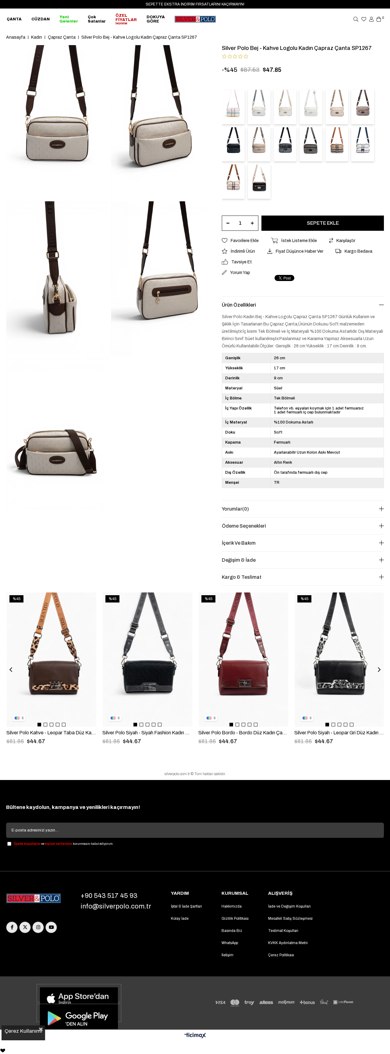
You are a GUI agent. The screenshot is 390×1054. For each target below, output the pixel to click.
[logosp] (33, 898)
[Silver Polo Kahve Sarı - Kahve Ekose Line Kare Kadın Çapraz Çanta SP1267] (362, 107)
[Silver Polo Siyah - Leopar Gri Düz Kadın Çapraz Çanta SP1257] (339, 659)
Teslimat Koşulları (283, 931)
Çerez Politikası (281, 955)
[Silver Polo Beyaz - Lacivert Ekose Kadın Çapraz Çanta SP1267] (362, 144)
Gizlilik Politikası (235, 918)
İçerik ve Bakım (239, 543)
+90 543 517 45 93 (108, 895)
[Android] (79, 1013)
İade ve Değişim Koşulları (289, 906)
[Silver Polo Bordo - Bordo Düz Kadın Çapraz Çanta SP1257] (243, 659)
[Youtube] (51, 927)
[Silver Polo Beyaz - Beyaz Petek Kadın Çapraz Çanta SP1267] (311, 107)
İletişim (227, 955)
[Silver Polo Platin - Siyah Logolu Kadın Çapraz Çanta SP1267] (311, 144)
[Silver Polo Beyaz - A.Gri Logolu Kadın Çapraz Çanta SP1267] (259, 107)
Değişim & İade (239, 560)
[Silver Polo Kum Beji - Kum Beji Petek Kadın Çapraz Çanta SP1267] (259, 144)
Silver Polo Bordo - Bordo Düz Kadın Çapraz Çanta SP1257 (243, 732)
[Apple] (79, 993)
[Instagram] (38, 927)
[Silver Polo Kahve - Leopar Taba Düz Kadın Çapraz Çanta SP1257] (51, 659)
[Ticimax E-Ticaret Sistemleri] (195, 1036)
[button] (39, 724)
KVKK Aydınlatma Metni (288, 943)
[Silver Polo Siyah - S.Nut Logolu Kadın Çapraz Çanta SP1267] (259, 181)
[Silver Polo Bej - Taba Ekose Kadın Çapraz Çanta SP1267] (336, 144)
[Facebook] (12, 927)
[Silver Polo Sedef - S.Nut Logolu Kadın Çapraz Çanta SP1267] (285, 107)
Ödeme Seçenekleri (244, 526)
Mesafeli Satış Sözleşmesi (290, 918)
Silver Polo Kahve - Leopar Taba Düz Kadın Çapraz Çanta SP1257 (51, 732)
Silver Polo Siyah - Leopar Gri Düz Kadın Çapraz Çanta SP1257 (339, 732)
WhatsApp (230, 943)
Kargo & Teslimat (241, 577)
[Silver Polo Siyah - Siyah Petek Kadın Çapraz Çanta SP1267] (233, 144)
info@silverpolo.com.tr (115, 906)
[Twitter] (25, 927)
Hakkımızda (232, 906)
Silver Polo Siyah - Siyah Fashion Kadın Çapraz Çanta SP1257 (147, 732)
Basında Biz (232, 931)
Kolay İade (180, 918)
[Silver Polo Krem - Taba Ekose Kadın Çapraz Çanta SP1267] (233, 181)
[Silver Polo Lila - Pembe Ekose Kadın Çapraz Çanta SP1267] (233, 107)
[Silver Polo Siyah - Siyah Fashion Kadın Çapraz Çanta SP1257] (147, 659)
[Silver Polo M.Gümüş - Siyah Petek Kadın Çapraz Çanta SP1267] (285, 144)
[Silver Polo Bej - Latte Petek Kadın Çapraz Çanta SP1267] (336, 107)
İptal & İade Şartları (186, 906)
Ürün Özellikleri (239, 304)
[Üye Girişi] (371, 19)
